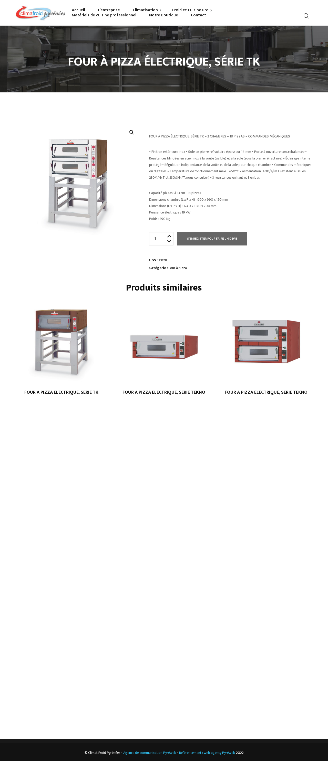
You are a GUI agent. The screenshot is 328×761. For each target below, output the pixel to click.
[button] (131, 132)
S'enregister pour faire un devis (212, 238)
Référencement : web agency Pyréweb (207, 753)
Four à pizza (178, 268)
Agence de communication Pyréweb (149, 753)
